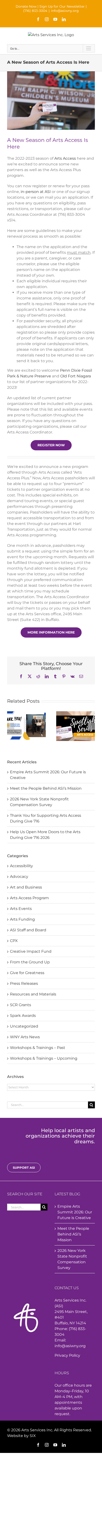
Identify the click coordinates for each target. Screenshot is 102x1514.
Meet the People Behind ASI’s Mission (46, 788)
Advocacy (19, 876)
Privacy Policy (67, 1355)
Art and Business (26, 887)
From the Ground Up (30, 962)
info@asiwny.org (65, 11)
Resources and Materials (33, 994)
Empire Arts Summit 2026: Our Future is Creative (74, 1212)
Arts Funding (22, 919)
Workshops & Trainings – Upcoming (43, 1058)
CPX (14, 940)
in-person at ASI (36, 191)
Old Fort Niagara (75, 376)
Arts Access (65, 158)
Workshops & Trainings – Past (37, 1047)
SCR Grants (20, 1005)
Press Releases (24, 983)
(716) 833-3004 (35, 11)
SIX (33, 1435)
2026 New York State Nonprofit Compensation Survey (72, 1259)
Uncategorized (24, 1026)
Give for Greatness (27, 973)
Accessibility (21, 866)
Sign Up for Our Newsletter (62, 6)
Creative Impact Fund (30, 951)
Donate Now (26, 6)
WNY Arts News (25, 1037)
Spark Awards (23, 1015)
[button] (10, 726)
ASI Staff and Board (28, 930)
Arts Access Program (29, 898)
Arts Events (21, 908)
